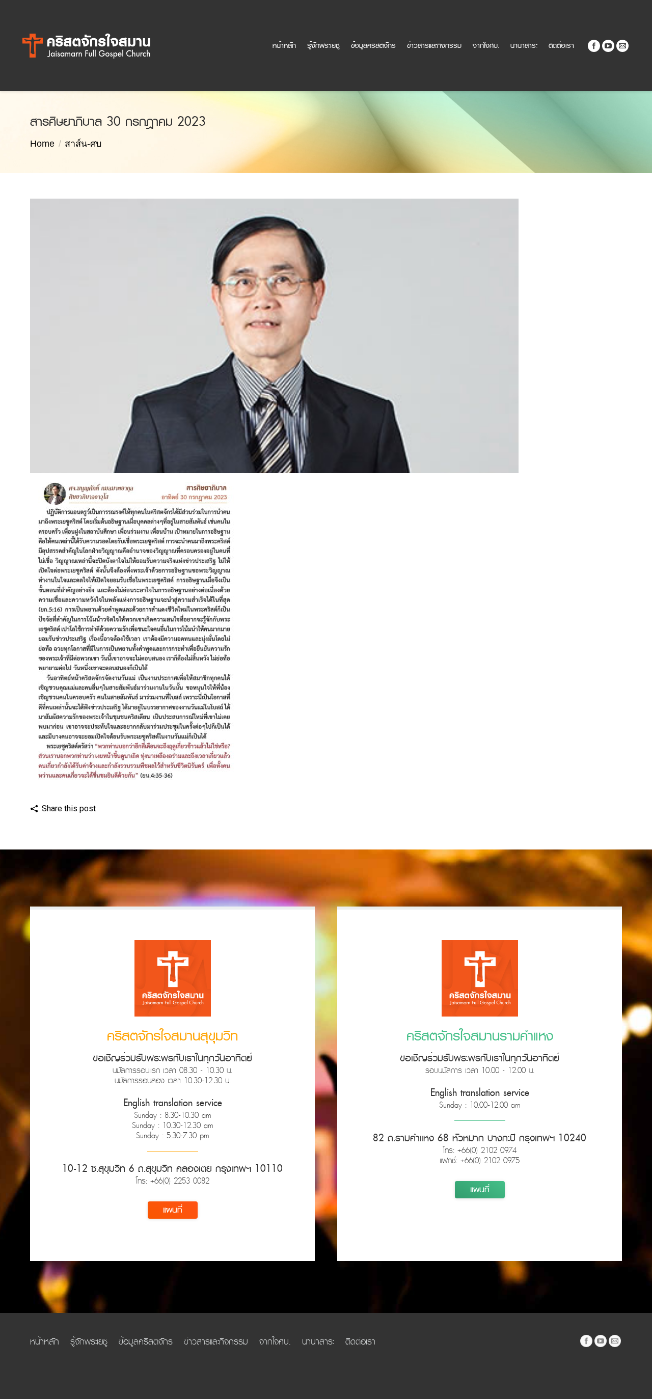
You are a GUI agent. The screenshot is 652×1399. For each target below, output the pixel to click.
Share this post (69, 808)
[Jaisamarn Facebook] (586, 1341)
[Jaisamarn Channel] (600, 1341)
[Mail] (622, 46)
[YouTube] (608, 46)
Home (42, 144)
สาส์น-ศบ (83, 144)
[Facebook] (594, 46)
